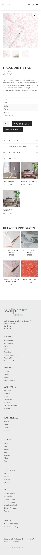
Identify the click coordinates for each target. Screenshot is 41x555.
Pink (5, 102)
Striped (7, 408)
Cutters (7, 480)
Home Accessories (11, 355)
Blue (6, 446)
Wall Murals (8, 343)
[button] (34, 16)
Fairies (6, 511)
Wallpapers (8, 340)
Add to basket (22, 124)
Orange (7, 455)
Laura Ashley (9, 116)
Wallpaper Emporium (13, 527)
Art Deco (7, 391)
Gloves (6, 483)
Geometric (8, 399)
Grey (6, 452)
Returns (7, 377)
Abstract (7, 421)
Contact (7, 371)
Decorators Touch (11, 361)
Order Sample (13, 129)
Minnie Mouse (9, 502)
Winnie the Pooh (10, 505)
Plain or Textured (10, 405)
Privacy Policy (9, 380)
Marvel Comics (9, 493)
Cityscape (7, 427)
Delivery (7, 374)
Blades (6, 474)
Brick (6, 424)
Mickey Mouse (9, 499)
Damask (7, 394)
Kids (5, 349)
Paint (6, 346)
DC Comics (8, 496)
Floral (6, 109)
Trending (7, 352)
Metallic (7, 402)
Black (6, 443)
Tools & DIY (8, 358)
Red (5, 461)
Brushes (7, 477)
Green (6, 449)
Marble (6, 430)
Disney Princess (10, 508)
